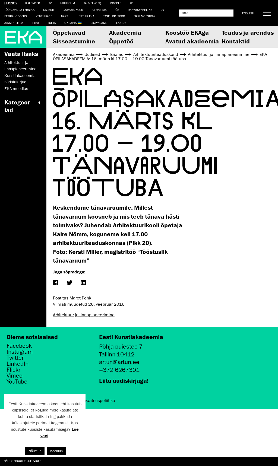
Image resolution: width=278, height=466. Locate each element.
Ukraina (70, 22)
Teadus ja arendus (248, 32)
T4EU (35, 22)
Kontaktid (236, 41)
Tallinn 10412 (116, 354)
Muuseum (67, 3)
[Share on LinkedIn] (83, 283)
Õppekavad (69, 32)
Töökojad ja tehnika (19, 9)
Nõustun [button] (35, 451)
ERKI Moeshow (144, 16)
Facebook (19, 346)
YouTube (17, 382)
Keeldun (56, 451)
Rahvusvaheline (140, 9)
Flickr (13, 370)
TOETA (52, 22)
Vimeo (15, 376)
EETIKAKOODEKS (15, 16)
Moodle (115, 3)
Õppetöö (121, 41)
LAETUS (121, 22)
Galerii (48, 9)
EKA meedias (16, 88)
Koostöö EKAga (187, 32)
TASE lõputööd (114, 16)
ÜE (117, 9)
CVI (163, 9)
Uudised (10, 3)
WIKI (133, 3)
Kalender (32, 3)
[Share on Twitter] (69, 283)
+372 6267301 (119, 370)
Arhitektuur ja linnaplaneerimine (20, 65)
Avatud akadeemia (192, 41)
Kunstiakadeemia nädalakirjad (20, 78)
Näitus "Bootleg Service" (22, 460)
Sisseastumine (74, 41)
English (248, 13)
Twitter (15, 358)
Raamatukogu (72, 9)
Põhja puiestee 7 (121, 346)
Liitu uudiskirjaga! (124, 380)
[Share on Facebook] (55, 283)
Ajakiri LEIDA (13, 22)
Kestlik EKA (85, 16)
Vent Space (44, 16)
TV (50, 3)
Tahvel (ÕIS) (92, 3)
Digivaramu (99, 22)
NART (64, 16)
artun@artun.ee (119, 362)
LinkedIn (18, 364)
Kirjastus (99, 9)
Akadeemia (125, 32)
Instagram (20, 352)
